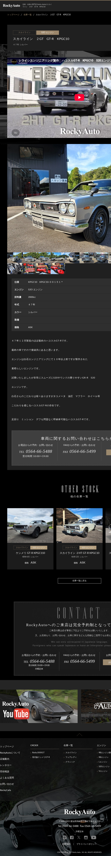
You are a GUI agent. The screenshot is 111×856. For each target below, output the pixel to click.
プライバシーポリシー (86, 844)
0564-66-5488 (35, 451)
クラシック (70, 762)
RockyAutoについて (10, 753)
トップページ (7, 746)
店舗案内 (4, 759)
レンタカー (6, 765)
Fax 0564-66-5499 (90, 826)
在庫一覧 (68, 745)
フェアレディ (71, 757)
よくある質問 (7, 778)
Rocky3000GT (38, 753)
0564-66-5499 (79, 451)
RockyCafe (5, 790)
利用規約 (66, 844)
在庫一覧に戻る (79, 581)
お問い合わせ (7, 784)
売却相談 (4, 771)
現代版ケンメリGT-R (41, 757)
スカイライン (71, 753)
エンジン (101, 745)
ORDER (34, 745)
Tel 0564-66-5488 (68, 826)
